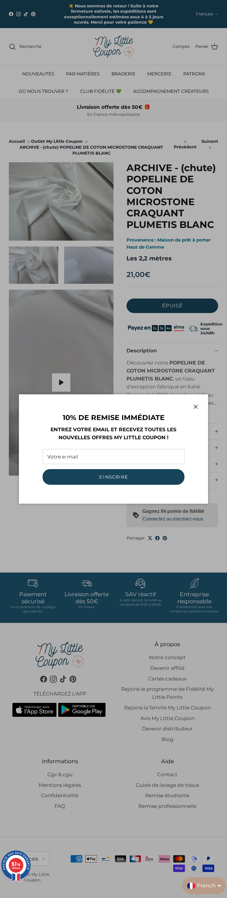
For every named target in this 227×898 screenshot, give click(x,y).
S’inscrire (113, 477)
